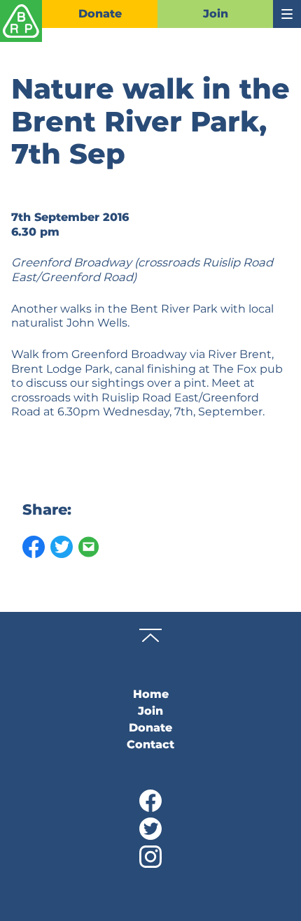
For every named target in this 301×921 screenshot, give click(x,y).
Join (215, 13)
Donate (100, 13)
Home (151, 694)
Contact (150, 744)
